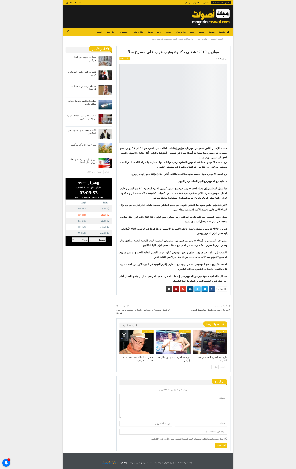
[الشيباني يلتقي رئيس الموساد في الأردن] (105, 75)
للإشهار (196, 2)
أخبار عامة (111, 32)
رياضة (150, 32)
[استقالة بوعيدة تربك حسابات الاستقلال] (105, 90)
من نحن (188, 2)
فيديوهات (123, 32)
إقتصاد (99, 32)
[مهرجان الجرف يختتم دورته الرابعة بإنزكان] (173, 342)
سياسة (212, 32)
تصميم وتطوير (142, 462)
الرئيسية (222, 32)
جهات (192, 32)
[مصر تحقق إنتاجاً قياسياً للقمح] (105, 148)
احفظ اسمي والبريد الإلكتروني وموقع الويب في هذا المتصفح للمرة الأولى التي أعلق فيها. (188, 439)
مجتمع (201, 32)
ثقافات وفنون (137, 32)
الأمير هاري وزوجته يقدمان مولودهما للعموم (210, 310)
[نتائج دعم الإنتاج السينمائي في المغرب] (210, 342)
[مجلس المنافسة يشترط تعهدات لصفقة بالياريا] (105, 104)
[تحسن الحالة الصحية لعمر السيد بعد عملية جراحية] (136, 342)
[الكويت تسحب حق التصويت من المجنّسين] (105, 134)
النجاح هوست (122, 462)
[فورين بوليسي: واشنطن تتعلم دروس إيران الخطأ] (105, 163)
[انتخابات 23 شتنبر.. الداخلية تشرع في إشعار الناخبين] (105, 119)
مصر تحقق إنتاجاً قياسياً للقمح (83, 145)
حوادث (169, 32)
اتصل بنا (205, 2)
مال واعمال (181, 32)
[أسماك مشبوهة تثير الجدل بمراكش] (105, 61)
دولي (159, 32)
